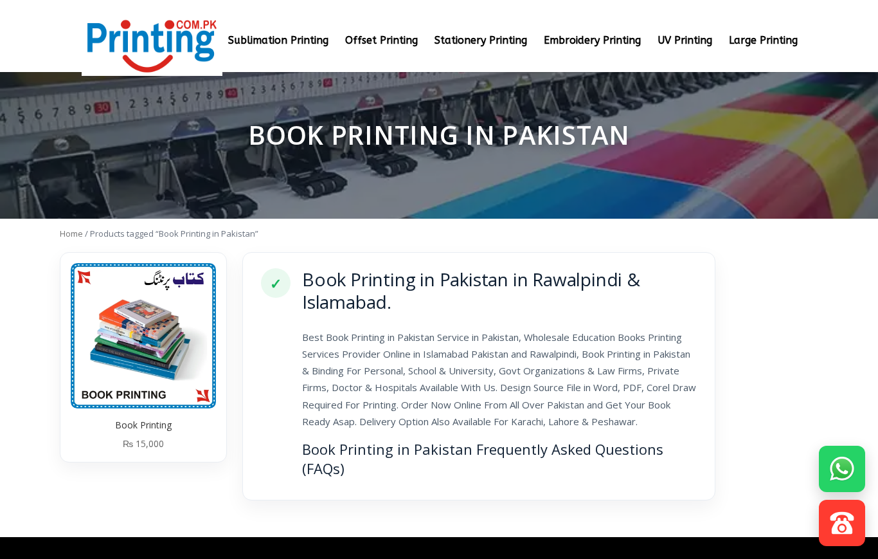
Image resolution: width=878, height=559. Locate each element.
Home (71, 233)
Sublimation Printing (278, 41)
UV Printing (685, 41)
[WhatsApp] (842, 466)
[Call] (842, 520)
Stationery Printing (481, 41)
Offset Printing (381, 41)
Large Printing (763, 41)
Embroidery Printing (592, 41)
